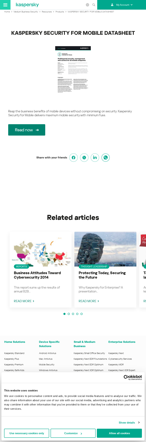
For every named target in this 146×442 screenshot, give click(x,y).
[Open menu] (5, 5)
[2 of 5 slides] (69, 314)
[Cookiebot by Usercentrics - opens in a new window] (126, 377)
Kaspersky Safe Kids (14, 370)
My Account (122, 4)
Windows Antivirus (48, 370)
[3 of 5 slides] (73, 314)
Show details (127, 422)
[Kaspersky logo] (27, 5)
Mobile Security (46, 364)
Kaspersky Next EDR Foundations (90, 359)
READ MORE (23, 301)
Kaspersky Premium (13, 364)
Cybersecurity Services (120, 359)
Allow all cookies (119, 433)
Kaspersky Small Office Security (89, 353)
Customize (71, 433)
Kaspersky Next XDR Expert (121, 370)
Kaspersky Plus (11, 359)
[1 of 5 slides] (64, 314)
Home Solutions (14, 342)
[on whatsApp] (105, 157)
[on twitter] (84, 157)
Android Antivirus (47, 353)
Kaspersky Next (116, 353)
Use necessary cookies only (26, 433)
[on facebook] (73, 157)
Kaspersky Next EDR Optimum (88, 364)
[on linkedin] (95, 157)
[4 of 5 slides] (77, 314)
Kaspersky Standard (14, 353)
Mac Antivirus (45, 359)
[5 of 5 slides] (81, 314)
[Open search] (94, 4)
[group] (40, 270)
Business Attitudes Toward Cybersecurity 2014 (37, 275)
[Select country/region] (87, 4)
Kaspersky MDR (116, 364)
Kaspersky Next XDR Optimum (88, 370)
